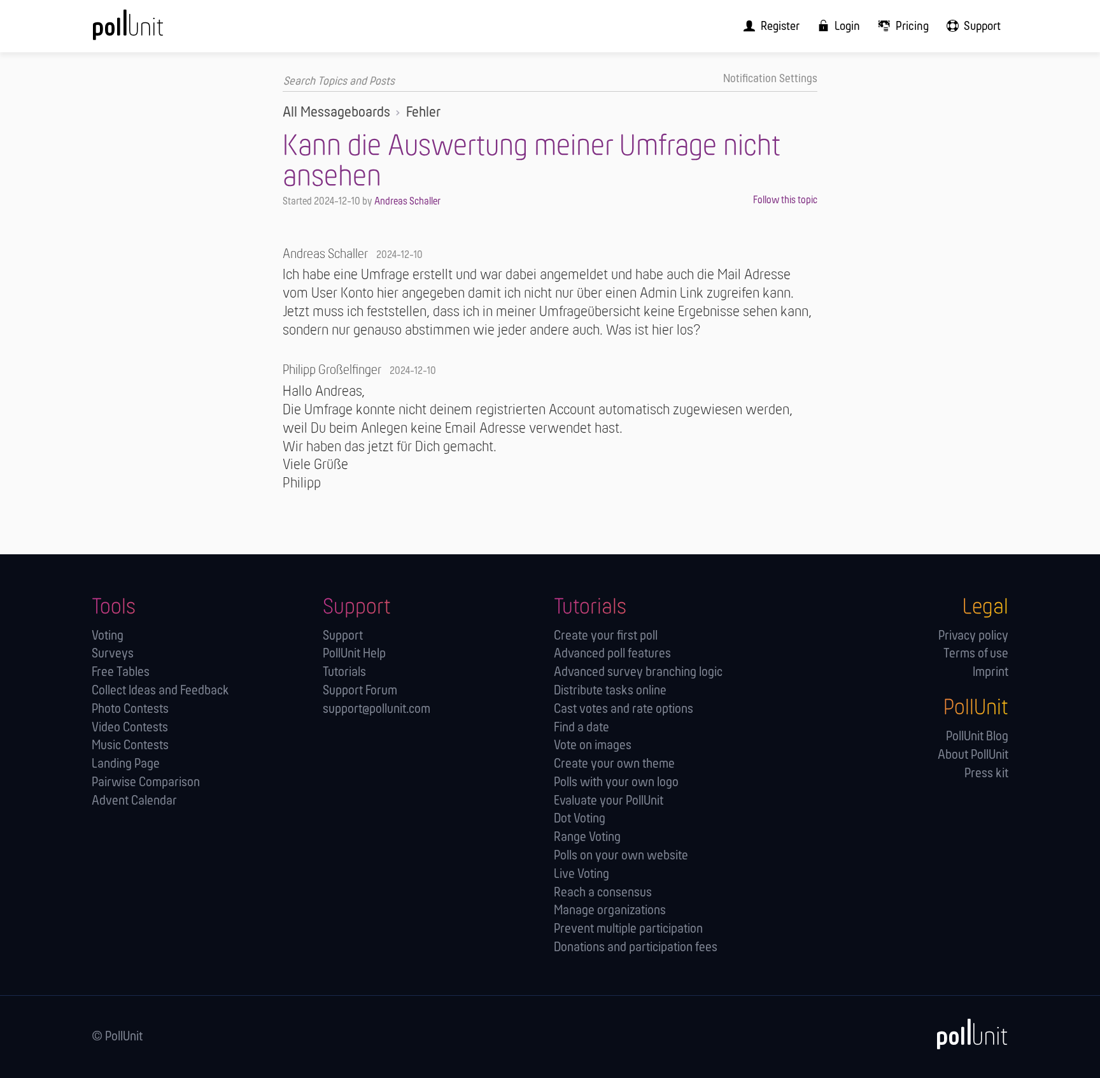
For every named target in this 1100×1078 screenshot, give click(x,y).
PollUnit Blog (977, 737)
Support (343, 636)
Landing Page (126, 764)
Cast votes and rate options (623, 709)
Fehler (423, 112)
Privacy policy (973, 636)
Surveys (113, 654)
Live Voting (581, 874)
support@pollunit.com (376, 709)
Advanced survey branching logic (638, 672)
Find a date (581, 728)
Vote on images (592, 745)
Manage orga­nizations (610, 910)
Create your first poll (606, 636)
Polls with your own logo (616, 782)
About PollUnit (973, 755)
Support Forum (360, 691)
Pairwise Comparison (146, 782)
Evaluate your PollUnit (608, 801)
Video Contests (130, 728)
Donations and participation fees (635, 947)
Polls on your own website (621, 856)
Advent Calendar (134, 801)
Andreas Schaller (407, 201)
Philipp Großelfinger (332, 370)
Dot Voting (579, 819)
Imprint (990, 672)
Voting (107, 636)
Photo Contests (130, 709)
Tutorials (344, 672)
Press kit (986, 773)
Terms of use (975, 654)
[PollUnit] (965, 1034)
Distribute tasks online (610, 691)
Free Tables (121, 672)
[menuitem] (767, 26)
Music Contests (130, 745)
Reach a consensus (603, 893)
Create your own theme (614, 764)
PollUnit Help (354, 654)
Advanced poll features (612, 654)
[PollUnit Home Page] (149, 30)
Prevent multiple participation (628, 929)
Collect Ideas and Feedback (160, 691)
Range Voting (587, 837)
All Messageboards (336, 112)
